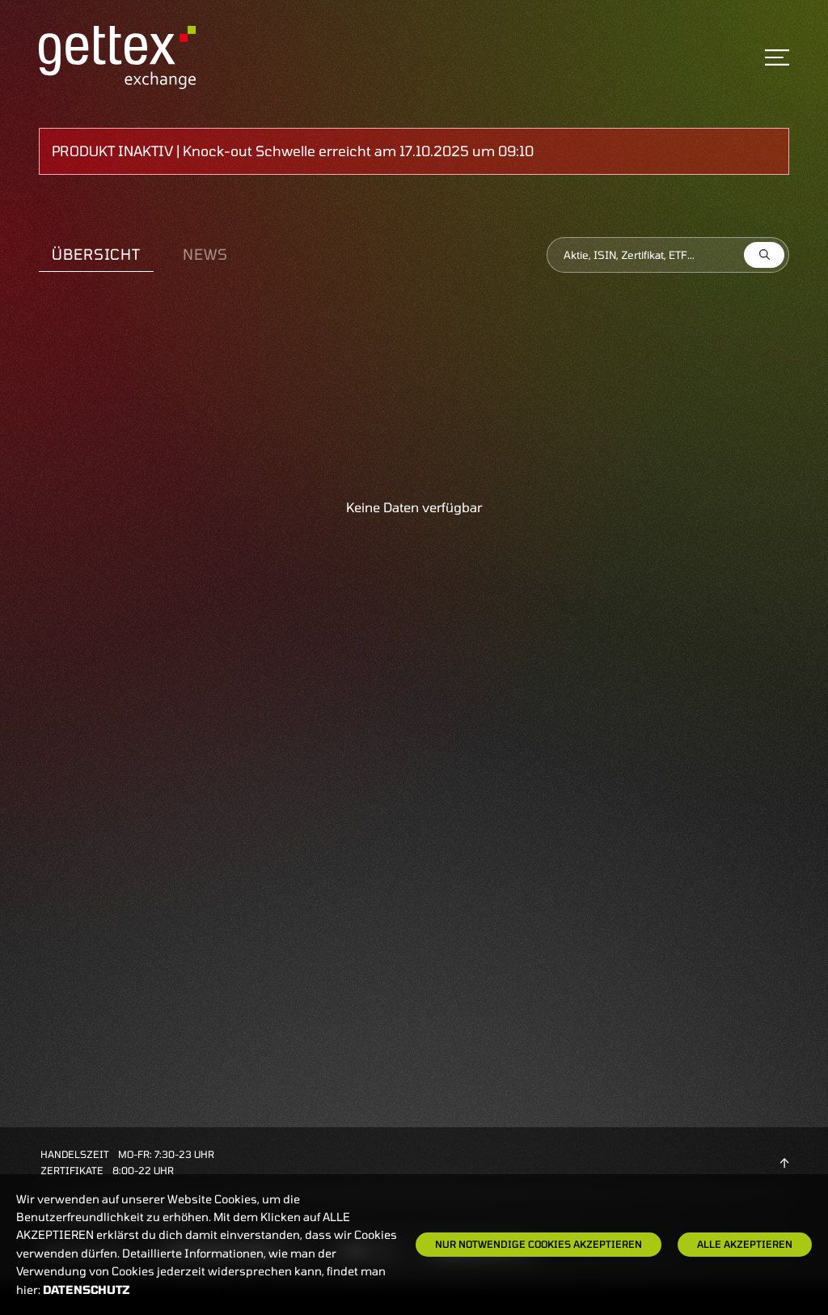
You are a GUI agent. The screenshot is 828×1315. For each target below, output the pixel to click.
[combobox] (668, 255)
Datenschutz (86, 1289)
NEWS (205, 254)
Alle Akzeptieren (744, 1243)
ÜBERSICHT (96, 254)
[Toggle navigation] (777, 57)
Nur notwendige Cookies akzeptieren (538, 1243)
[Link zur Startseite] (117, 55)
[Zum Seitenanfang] (784, 1162)
